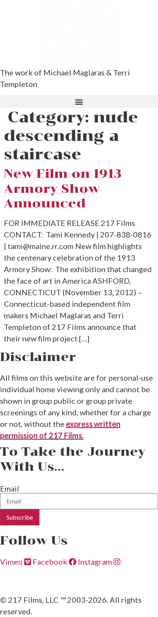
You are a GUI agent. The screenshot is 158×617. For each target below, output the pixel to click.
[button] (79, 101)
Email (9, 488)
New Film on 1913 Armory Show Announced (63, 188)
